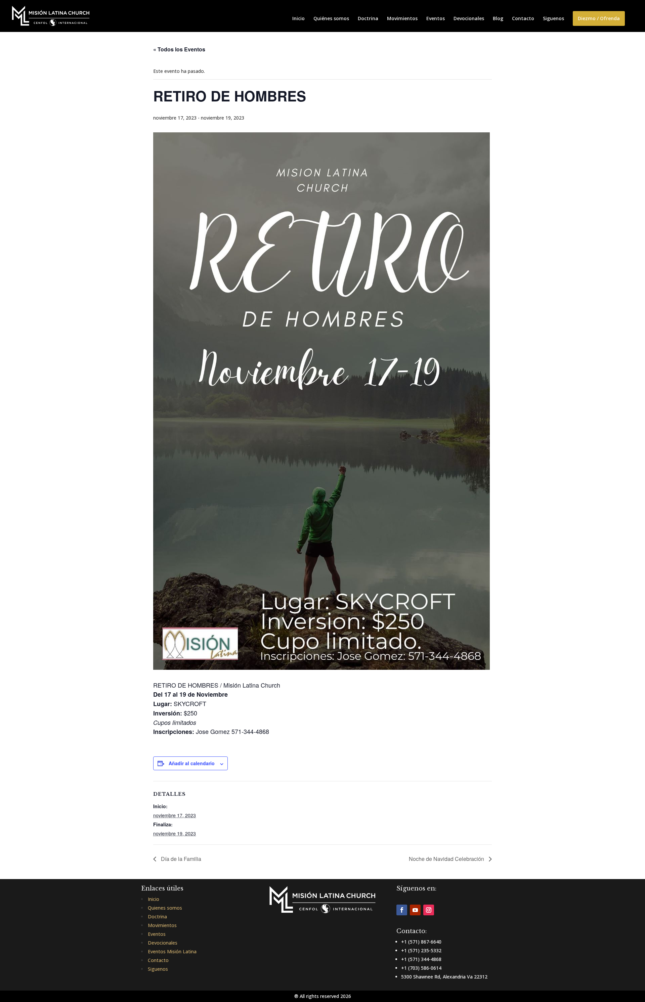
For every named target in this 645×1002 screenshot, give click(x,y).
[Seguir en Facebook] (401, 910)
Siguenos (553, 18)
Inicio (298, 18)
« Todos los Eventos (179, 49)
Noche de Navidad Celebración (447, 859)
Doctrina (368, 18)
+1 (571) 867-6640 (421, 942)
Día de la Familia (180, 859)
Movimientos (402, 18)
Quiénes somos (331, 18)
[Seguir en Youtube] (415, 910)
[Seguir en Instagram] (428, 910)
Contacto (523, 18)
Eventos (435, 18)
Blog (498, 18)
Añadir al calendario (192, 763)
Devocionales (469, 18)
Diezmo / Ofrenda (599, 18)
